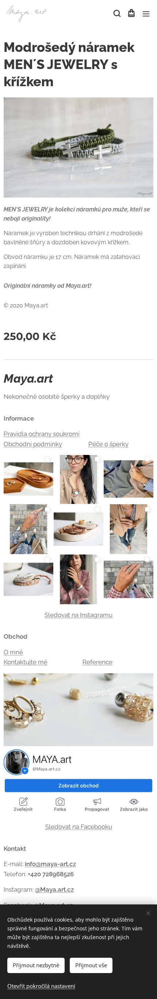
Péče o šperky (108, 444)
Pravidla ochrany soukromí (42, 433)
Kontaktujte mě (25, 662)
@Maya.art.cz (54, 889)
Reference (97, 662)
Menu (146, 13)
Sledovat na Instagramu (78, 615)
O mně (13, 652)
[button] (116, 13)
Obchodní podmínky (33, 444)
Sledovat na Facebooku (78, 826)
